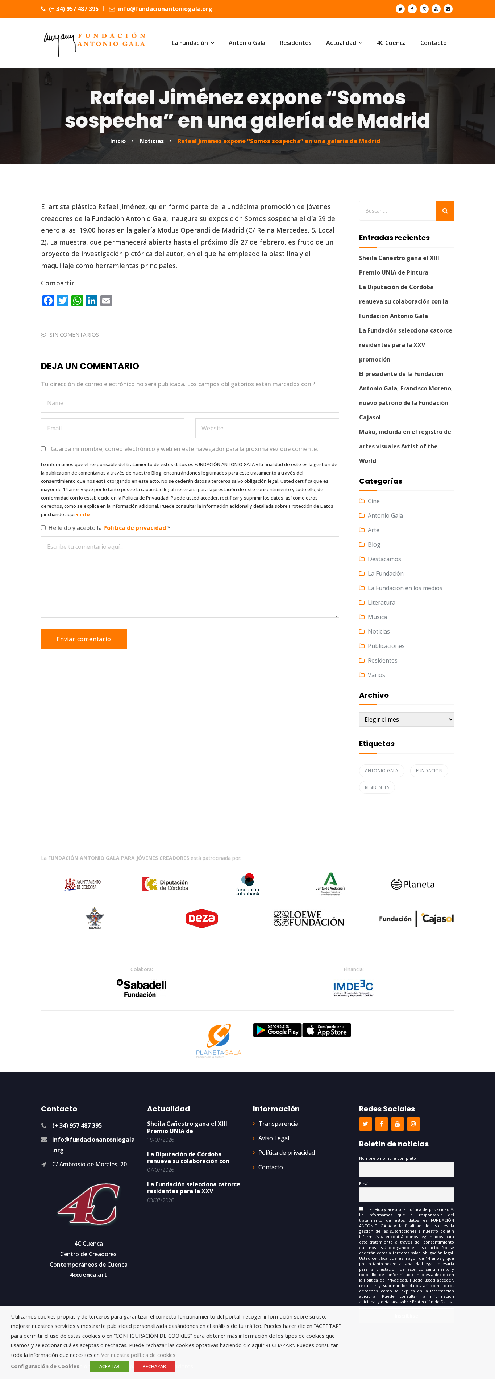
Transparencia (278, 1124)
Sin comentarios (74, 334)
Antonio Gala (385, 515)
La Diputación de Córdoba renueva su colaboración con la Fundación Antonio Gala (403, 301)
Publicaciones (386, 646)
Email (364, 1183)
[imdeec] (353, 988)
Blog (374, 544)
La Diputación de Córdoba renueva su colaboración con (188, 1157)
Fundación (429, 771)
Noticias (379, 631)
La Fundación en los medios (405, 588)
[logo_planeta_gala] (219, 1041)
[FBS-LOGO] (141, 988)
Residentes (383, 660)
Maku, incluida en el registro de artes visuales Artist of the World (405, 446)
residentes (377, 787)
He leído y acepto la (109, 528)
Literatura (381, 602)
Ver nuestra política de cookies (138, 1354)
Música (377, 617)
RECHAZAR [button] (154, 1366)
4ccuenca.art (88, 1275)
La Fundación (386, 573)
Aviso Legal (273, 1138)
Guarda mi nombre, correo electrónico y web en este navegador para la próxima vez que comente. (184, 449)
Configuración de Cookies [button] (45, 1366)
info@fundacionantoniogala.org (164, 9)
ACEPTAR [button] (109, 1366)
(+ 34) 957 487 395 (73, 9)
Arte (373, 530)
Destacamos (384, 559)
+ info (83, 514)
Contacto (270, 1167)
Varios (376, 675)
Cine (374, 501)
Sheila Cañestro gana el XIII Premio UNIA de (187, 1127)
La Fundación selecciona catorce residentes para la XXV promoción (405, 344)
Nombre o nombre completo (387, 1158)
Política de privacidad (135, 528)
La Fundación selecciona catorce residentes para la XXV (193, 1187)
